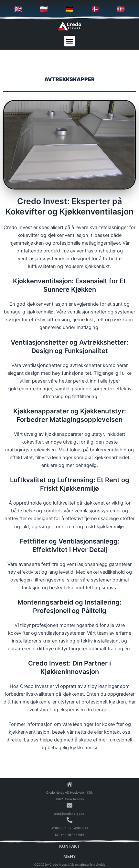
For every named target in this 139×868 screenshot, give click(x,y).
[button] (69, 41)
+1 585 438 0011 (75, 828)
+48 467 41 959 (72, 835)
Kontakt (69, 846)
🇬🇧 (18, 9)
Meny (69, 856)
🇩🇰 (95, 9)
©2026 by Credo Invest (51, 864)
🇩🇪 (69, 9)
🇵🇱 (44, 9)
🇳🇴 (121, 9)
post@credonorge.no (69, 813)
